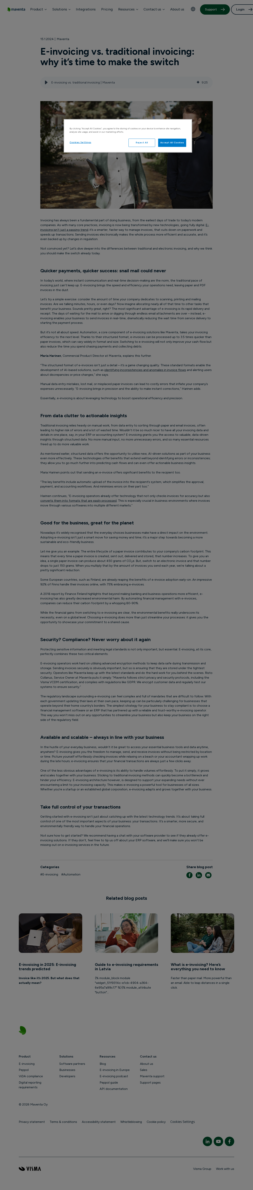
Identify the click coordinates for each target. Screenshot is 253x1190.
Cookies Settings (80, 142)
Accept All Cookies (172, 142)
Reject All (142, 142)
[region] (128, 136)
